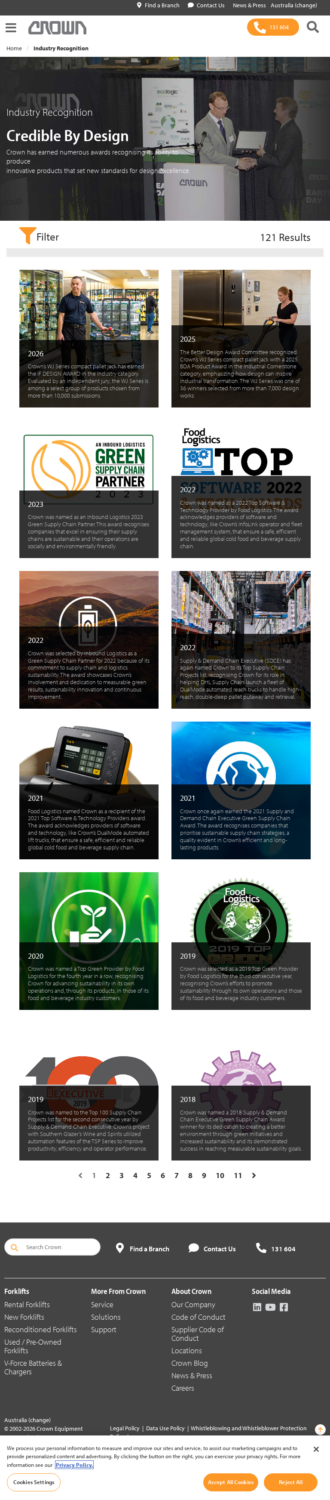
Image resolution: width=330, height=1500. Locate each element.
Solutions (106, 1317)
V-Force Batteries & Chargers (33, 1367)
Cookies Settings (33, 1481)
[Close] (316, 1449)
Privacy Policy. (74, 1464)
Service (102, 1304)
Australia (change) (294, 5)
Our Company (193, 1304)
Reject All (290, 1481)
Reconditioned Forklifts (40, 1329)
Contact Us (211, 5)
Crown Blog (189, 1363)
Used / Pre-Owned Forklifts (32, 1346)
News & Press (191, 1375)
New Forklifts (24, 1317)
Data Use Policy (165, 1428)
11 (238, 1175)
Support (103, 1329)
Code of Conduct (198, 1317)
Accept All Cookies (231, 1481)
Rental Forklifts (27, 1304)
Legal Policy (125, 1428)
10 (220, 1175)
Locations (186, 1350)
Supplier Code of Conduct (197, 1333)
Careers (182, 1388)
